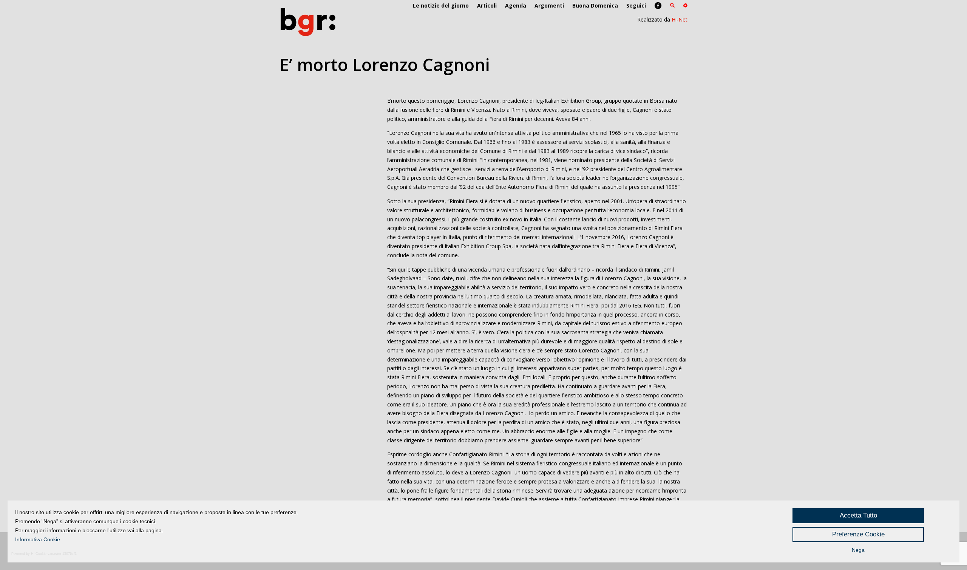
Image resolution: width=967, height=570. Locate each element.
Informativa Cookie (37, 539)
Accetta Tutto (858, 515)
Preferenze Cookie (858, 534)
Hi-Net (679, 19)
